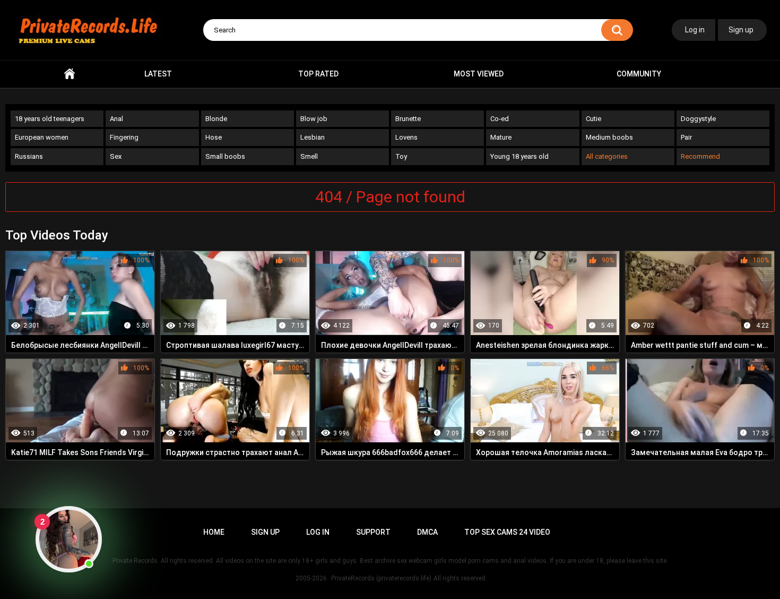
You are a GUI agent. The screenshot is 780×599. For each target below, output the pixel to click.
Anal (116, 119)
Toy (401, 156)
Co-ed (499, 119)
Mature (501, 137)
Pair (686, 137)
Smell (309, 156)
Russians (29, 156)
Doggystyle (698, 119)
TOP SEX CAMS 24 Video (507, 532)
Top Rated (318, 74)
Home (69, 74)
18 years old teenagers (49, 119)
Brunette (408, 119)
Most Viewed (479, 74)
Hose (213, 137)
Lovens (406, 137)
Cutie (593, 119)
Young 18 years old (519, 156)
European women (41, 137)
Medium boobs (609, 137)
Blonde (216, 119)
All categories (607, 156)
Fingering (124, 137)
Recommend (700, 156)
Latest (158, 74)
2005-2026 (311, 578)
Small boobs (225, 156)
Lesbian (312, 137)
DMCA (427, 532)
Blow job (313, 119)
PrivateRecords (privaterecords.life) (381, 578)
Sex (116, 156)
